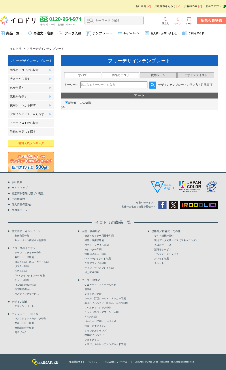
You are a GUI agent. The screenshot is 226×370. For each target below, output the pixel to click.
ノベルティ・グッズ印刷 (98, 307)
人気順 (87, 102)
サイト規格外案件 (164, 235)
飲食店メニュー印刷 (95, 254)
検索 (90, 21)
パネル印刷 (21, 271)
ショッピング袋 (93, 293)
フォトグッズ (92, 339)
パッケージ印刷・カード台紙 (100, 321)
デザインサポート (24, 306)
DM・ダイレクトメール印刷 (30, 275)
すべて (82, 75)
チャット (159, 263)
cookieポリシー (21, 210)
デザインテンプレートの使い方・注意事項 (185, 84)
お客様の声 (190, 6)
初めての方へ (214, 6)
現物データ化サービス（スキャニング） (176, 240)
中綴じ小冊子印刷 (24, 323)
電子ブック (21, 332)
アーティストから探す (24, 123)
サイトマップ (20, 187)
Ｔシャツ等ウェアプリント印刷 (102, 312)
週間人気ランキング (31, 143)
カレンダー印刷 (93, 249)
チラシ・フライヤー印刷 (28, 252)
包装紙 (88, 289)
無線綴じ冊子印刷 (24, 327)
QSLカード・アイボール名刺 (100, 284)
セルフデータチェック (166, 254)
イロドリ (15, 48)
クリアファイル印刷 (95, 263)
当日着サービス (162, 245)
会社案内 (141, 6)
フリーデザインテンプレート (45, 48)
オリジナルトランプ (95, 330)
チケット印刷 (22, 280)
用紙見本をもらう (165, 6)
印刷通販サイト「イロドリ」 (83, 362)
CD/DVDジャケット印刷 (98, 258)
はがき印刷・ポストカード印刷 (32, 261)
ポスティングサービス (27, 293)
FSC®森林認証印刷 (25, 284)
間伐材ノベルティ (94, 335)
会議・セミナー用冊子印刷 (99, 235)
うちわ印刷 (91, 316)
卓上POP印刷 (92, 272)
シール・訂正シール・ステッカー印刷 (105, 298)
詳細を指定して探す (23, 131)
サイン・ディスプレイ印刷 (99, 267)
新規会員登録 (211, 20)
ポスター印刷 (22, 266)
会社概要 (17, 182)
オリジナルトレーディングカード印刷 (105, 344)
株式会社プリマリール (116, 362)
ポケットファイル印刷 (97, 245)
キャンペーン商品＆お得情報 (30, 240)
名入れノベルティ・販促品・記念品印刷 (106, 303)
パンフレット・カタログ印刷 (30, 318)
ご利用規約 (18, 199)
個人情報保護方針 (22, 204)
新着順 (72, 102)
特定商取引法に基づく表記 (27, 193)
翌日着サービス (162, 249)
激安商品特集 (22, 235)
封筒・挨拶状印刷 (94, 240)
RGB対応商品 (22, 289)
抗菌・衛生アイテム (95, 326)
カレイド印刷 (161, 258)
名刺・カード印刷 (24, 257)
